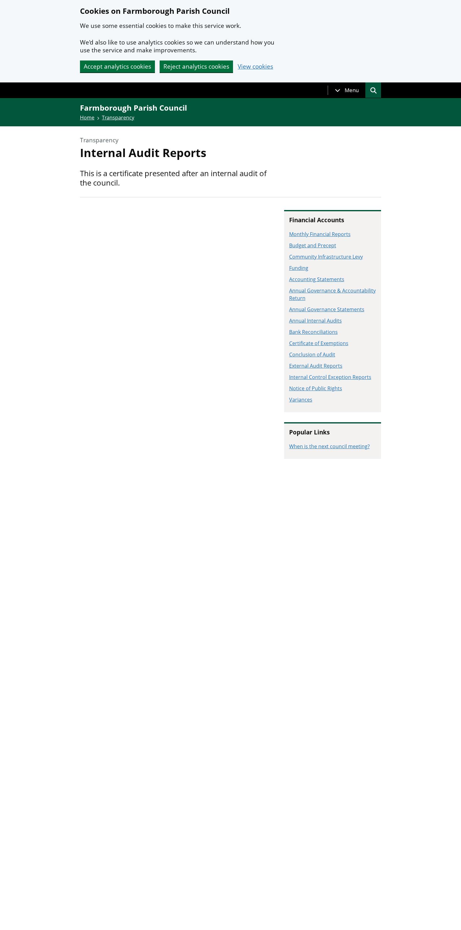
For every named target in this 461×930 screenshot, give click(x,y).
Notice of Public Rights (315, 388)
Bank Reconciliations (313, 331)
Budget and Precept (312, 245)
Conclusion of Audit (312, 354)
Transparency (118, 117)
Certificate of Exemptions (318, 343)
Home (87, 117)
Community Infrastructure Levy (326, 256)
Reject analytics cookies (196, 66)
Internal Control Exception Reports (330, 377)
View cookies (255, 67)
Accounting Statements (316, 279)
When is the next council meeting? (329, 446)
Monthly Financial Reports (320, 234)
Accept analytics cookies (117, 66)
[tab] (346, 90)
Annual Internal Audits (315, 320)
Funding (298, 268)
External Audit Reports (315, 365)
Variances (300, 399)
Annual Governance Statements (326, 309)
